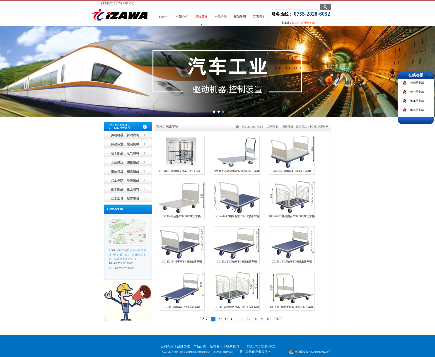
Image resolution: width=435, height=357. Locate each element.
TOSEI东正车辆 (319, 126)
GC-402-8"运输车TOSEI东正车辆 (237, 261)
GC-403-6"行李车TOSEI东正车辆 (182, 261)
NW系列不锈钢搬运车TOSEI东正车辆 (237, 171)
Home (163, 17)
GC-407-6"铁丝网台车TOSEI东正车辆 (292, 216)
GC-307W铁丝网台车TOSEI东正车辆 (237, 307)
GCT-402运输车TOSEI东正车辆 (182, 216)
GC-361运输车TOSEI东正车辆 (182, 307)
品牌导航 (272, 126)
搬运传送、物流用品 (294, 126)
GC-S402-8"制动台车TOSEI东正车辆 (237, 216)
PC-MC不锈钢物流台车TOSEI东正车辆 (182, 171)
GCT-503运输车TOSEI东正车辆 (292, 171)
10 (268, 319)
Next (278, 319)
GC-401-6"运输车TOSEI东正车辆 (292, 261)
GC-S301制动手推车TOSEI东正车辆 (292, 307)
